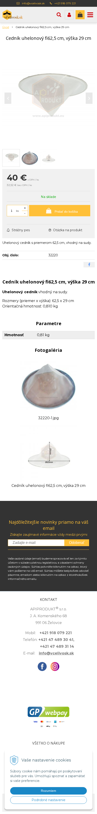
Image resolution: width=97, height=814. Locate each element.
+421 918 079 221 (65, 3)
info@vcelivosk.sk (33, 3)
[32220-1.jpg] (48, 385)
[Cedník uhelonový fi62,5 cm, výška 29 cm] (48, 97)
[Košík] (80, 14)
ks (17, 210)
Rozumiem (48, 791)
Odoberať (76, 543)
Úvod (5, 27)
